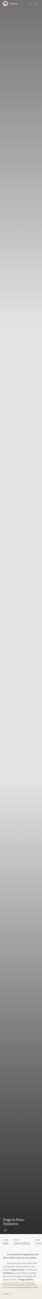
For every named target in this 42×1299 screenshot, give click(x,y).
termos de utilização (23, 1287)
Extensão (37, 1240)
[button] (31, 4)
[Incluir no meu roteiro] (5, 1230)
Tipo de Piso (16, 1240)
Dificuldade (6, 1240)
